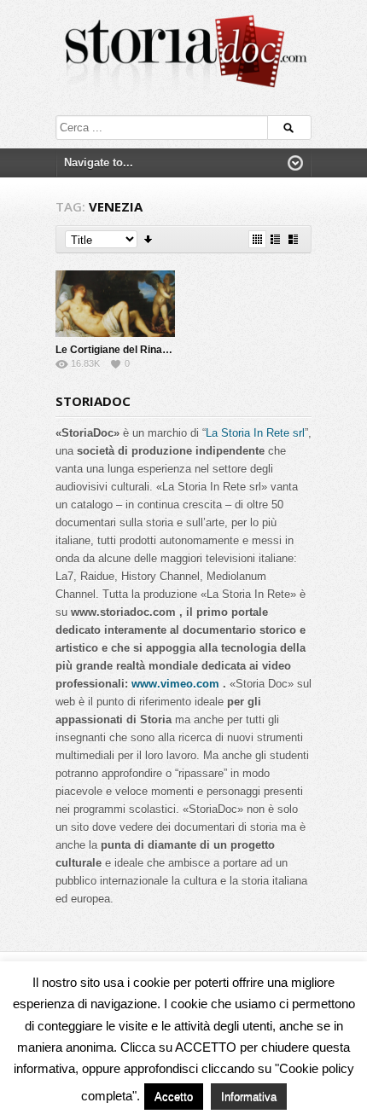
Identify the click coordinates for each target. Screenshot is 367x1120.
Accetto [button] (173, 1096)
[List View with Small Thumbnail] (275, 239)
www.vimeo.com (175, 683)
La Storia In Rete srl (255, 433)
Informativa (249, 1096)
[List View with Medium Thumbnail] (293, 239)
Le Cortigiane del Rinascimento (131, 350)
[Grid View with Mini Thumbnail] (257, 239)
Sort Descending (149, 239)
